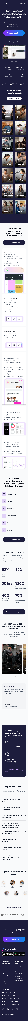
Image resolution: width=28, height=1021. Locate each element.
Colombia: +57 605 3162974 (12, 1005)
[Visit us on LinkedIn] (17, 1009)
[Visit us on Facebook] (8, 1009)
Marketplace (6, 970)
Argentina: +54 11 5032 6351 (12, 1002)
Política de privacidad (18, 968)
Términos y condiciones (18, 972)
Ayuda (4, 973)
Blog (3, 967)
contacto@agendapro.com (12, 993)
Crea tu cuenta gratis (14, 243)
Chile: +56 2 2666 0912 (10, 996)
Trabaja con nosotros (5, 983)
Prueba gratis (13, 33)
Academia (5, 976)
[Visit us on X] (12, 1009)
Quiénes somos (6, 979)
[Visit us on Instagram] (3, 1009)
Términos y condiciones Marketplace (19, 978)
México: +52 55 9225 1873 (11, 999)
